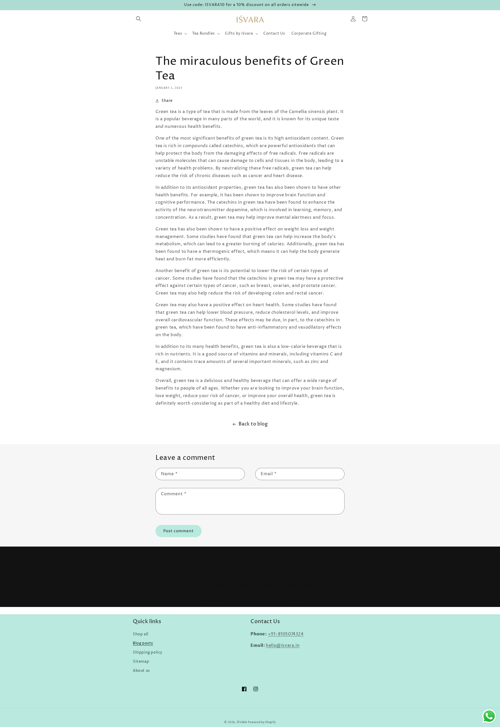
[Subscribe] (291, 601)
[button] (138, 18)
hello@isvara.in (282, 645)
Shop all (140, 634)
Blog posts (143, 643)
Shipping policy (147, 652)
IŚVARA (242, 722)
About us (141, 670)
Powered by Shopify (262, 722)
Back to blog (253, 424)
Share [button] (167, 100)
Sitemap (141, 661)
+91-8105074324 (285, 634)
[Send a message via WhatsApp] (489, 716)
